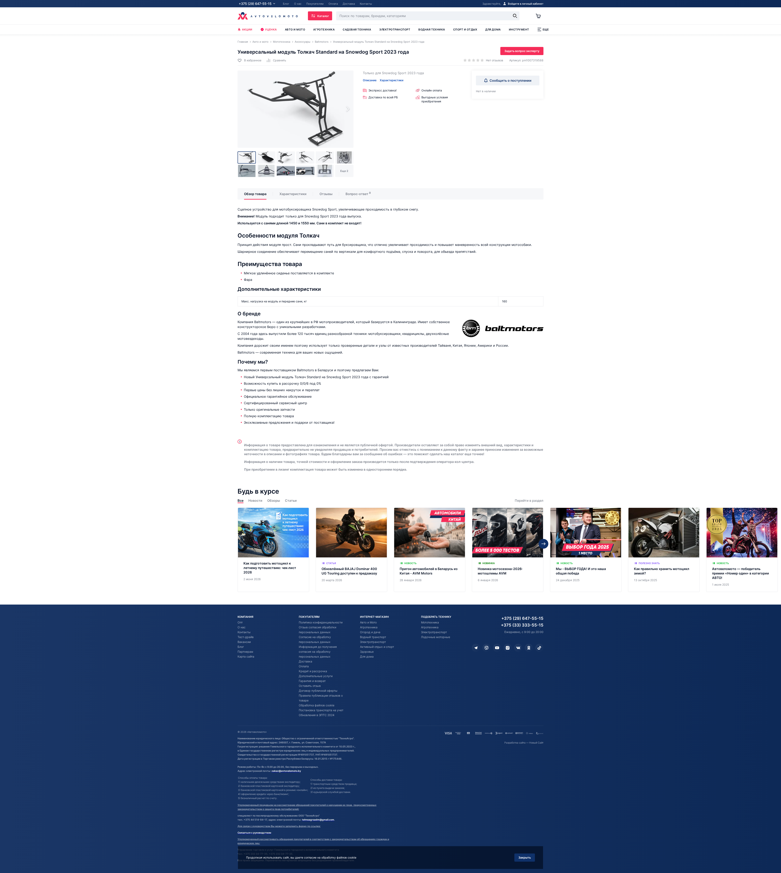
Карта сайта (246, 656)
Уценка (271, 29)
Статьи (291, 501)
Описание (369, 80)
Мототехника (430, 622)
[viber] (486, 648)
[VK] (518, 648)
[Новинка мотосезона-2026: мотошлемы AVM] (507, 550)
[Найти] (514, 15)
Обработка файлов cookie (316, 705)
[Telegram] (476, 648)
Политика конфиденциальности (321, 622)
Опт (240, 622)
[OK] (529, 648)
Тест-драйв (246, 637)
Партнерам (245, 651)
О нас (241, 627)
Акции (247, 29)
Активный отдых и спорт (377, 646)
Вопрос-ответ (357, 194)
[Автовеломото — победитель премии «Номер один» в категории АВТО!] (742, 550)
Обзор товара (255, 194)
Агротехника (324, 29)
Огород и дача (370, 632)
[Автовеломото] (268, 15)
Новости (255, 501)
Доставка (305, 661)
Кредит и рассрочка (313, 671)
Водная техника (431, 29)
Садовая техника (357, 29)
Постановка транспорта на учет (321, 710)
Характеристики (391, 80)
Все (240, 501)
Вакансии (244, 642)
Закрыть (524, 857)
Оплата (304, 666)
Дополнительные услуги (316, 676)
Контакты (244, 632)
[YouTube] (497, 648)
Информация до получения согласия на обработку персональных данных (318, 651)
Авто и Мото (368, 622)
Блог (241, 646)
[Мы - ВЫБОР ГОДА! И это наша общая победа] (585, 550)
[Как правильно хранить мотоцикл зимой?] (663, 550)
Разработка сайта (515, 742)
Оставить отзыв (310, 685)
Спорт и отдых (465, 29)
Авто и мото (295, 29)
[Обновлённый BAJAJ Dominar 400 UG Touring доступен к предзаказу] (351, 550)
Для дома (493, 29)
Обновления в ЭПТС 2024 (316, 715)
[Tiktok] (539, 648)
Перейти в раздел (529, 501)
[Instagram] (508, 648)
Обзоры (273, 501)
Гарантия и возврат (312, 681)
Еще (546, 29)
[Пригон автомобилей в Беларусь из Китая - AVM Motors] (429, 550)
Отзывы (326, 194)
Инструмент (519, 29)
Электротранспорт (394, 29)
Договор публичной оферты (318, 690)
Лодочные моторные (435, 637)
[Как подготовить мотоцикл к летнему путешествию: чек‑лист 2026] (273, 550)
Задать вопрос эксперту (521, 51)
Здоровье (367, 651)
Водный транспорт (373, 637)
